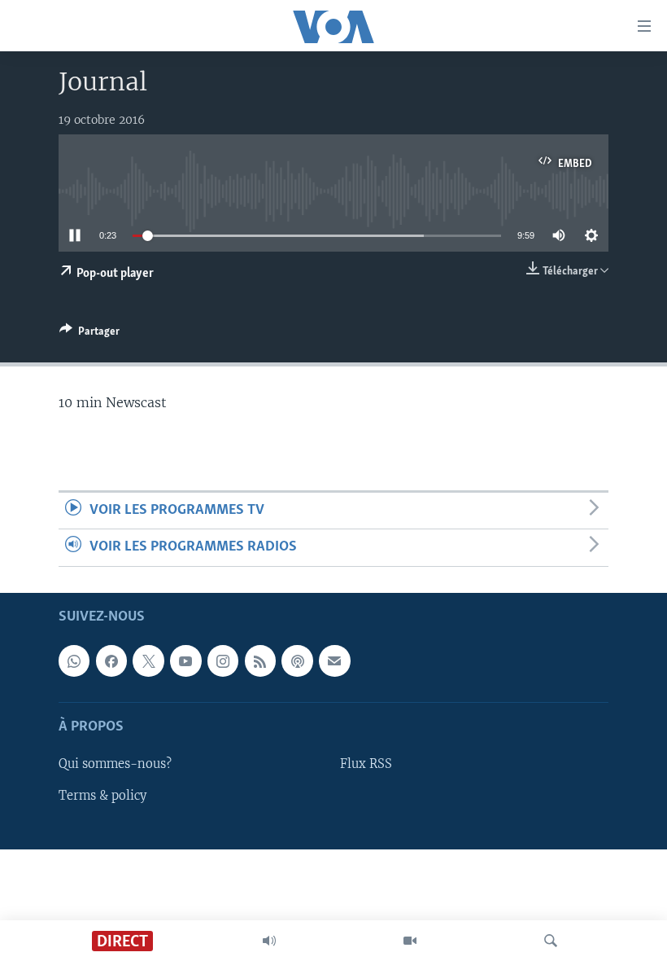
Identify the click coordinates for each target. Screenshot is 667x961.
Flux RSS (366, 764)
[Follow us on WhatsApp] (74, 660)
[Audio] (269, 940)
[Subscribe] (334, 660)
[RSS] (260, 660)
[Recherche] (550, 940)
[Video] (410, 940)
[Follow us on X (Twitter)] (148, 660)
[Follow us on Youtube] (185, 660)
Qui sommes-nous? (115, 764)
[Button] (89, 333)
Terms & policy (102, 795)
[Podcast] (296, 660)
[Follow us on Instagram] (222, 660)
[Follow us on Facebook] (111, 660)
